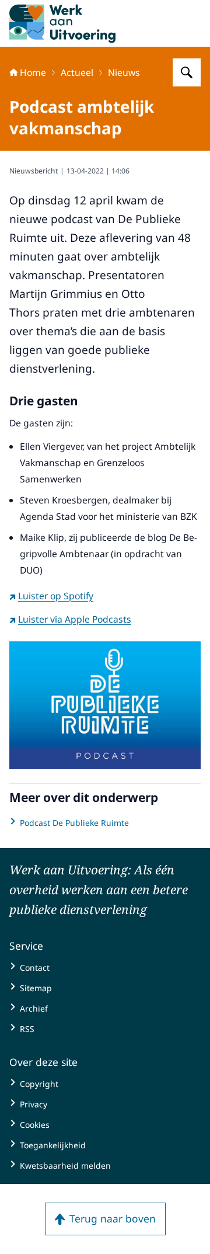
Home (33, 72)
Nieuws (124, 72)
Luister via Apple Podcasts (74, 619)
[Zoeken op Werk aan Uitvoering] (187, 72)
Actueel (77, 72)
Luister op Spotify (55, 595)
